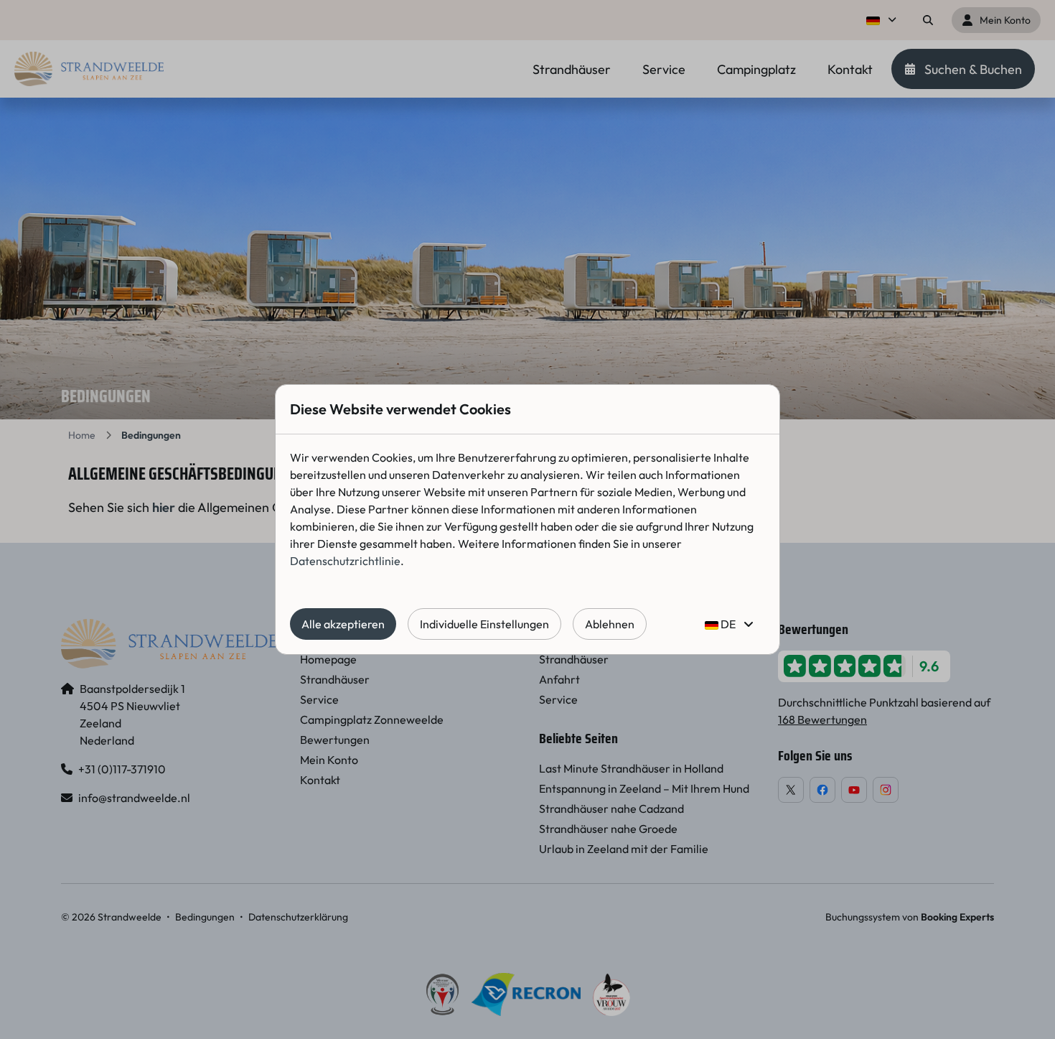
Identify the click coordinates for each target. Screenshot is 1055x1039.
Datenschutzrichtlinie (345, 561)
